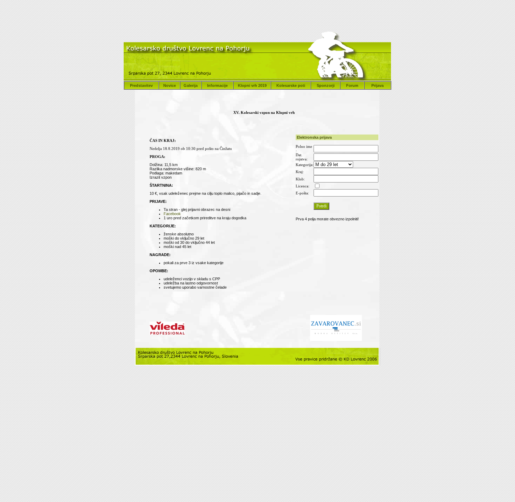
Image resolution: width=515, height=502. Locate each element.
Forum (352, 85)
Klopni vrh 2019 (252, 85)
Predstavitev (141, 85)
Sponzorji (326, 85)
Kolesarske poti (290, 85)
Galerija (191, 85)
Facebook (172, 214)
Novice (169, 85)
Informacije (217, 85)
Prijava (377, 85)
